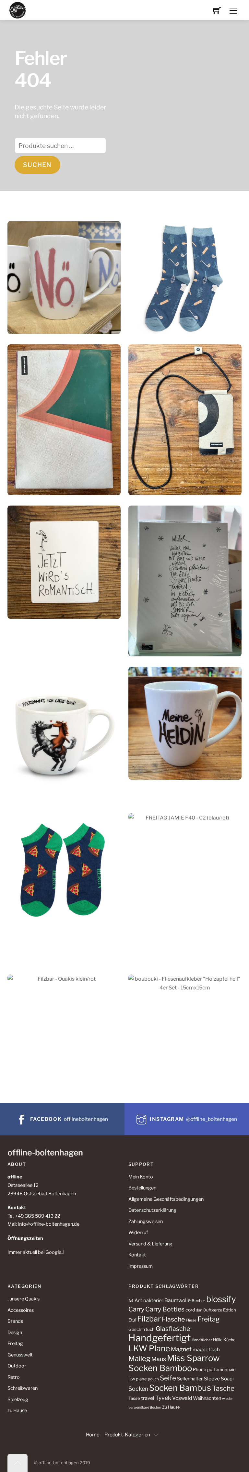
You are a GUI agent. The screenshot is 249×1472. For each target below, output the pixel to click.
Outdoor (16, 1366)
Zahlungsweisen (145, 1221)
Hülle (217, 1339)
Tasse (134, 1398)
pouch (153, 1379)
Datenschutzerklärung (152, 1210)
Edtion (229, 1309)
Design (14, 1332)
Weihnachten (207, 1398)
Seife (168, 1378)
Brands (15, 1321)
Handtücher (202, 1340)
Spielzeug (17, 1399)
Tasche (223, 1388)
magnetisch (206, 1349)
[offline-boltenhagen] (17, 9)
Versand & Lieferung (150, 1244)
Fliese (191, 1320)
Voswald (182, 1398)
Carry (136, 1309)
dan (199, 1310)
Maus (158, 1358)
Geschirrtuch (141, 1329)
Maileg (139, 1358)
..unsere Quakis (23, 1299)
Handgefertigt (159, 1338)
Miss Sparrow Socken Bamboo (174, 1363)
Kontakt (137, 1255)
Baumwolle (177, 1300)
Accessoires (20, 1310)
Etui (132, 1319)
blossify (221, 1299)
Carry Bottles (164, 1309)
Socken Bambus (180, 1388)
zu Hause (17, 1410)
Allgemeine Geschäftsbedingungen (166, 1199)
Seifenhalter (190, 1379)
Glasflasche (173, 1329)
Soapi (227, 1379)
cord (190, 1309)
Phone (199, 1369)
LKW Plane (149, 1348)
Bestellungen (142, 1188)
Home (93, 1435)
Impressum (140, 1266)
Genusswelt (20, 1355)
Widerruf (138, 1232)
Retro (13, 1377)
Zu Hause (171, 1407)
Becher (198, 1300)
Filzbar (149, 1318)
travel (147, 1398)
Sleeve (212, 1379)
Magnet (181, 1349)
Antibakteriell (149, 1300)
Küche (229, 1339)
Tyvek (163, 1397)
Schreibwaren (22, 1388)
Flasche (173, 1319)
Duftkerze (212, 1310)
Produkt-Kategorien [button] (127, 1435)
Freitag (15, 1343)
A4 (131, 1301)
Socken (138, 1388)
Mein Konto (140, 1177)
